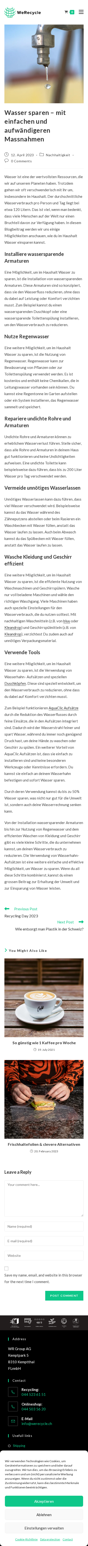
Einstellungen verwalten (44, 1528)
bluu (66, 621)
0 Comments (21, 161)
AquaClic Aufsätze (63, 708)
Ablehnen (44, 1514)
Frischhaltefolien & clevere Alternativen (44, 1144)
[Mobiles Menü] (79, 12)
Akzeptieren (44, 1501)
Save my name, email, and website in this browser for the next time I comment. (43, 1278)
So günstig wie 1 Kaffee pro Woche (44, 1042)
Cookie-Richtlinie (26, 1539)
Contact (68, 1539)
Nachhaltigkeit (58, 155)
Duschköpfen (15, 683)
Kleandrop (12, 627)
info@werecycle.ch (37, 1423)
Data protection (50, 1539)
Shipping (19, 1446)
